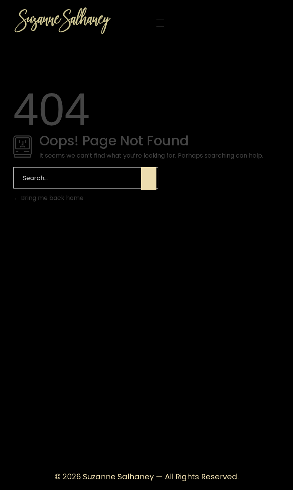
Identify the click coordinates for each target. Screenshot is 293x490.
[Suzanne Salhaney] (75, 20)
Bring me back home (51, 197)
